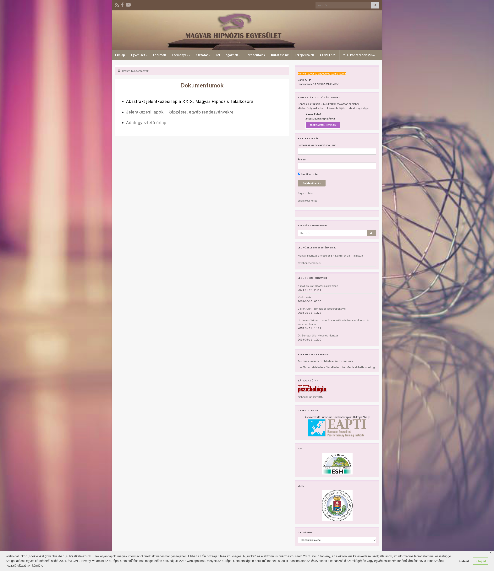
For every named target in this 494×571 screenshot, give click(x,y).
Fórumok (159, 55)
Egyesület (138, 55)
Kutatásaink (280, 55)
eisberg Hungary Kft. (310, 396)
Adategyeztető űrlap (146, 122)
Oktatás (202, 55)
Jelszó (302, 159)
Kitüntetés (304, 297)
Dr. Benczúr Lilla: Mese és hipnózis (318, 335)
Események (180, 55)
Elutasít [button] (464, 561)
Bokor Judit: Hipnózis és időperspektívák (322, 308)
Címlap (120, 55)
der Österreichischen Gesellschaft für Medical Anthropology (336, 367)
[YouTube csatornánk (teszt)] (128, 4)
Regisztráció (305, 193)
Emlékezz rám (309, 174)
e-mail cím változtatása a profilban (318, 285)
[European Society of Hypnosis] (337, 463)
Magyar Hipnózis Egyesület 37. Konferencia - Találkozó (330, 255)
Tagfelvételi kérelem (323, 125)
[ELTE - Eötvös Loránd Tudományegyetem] (337, 505)
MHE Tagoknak (227, 55)
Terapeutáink (255, 55)
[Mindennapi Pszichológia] (312, 388)
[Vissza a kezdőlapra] (247, 30)
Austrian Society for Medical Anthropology (325, 361)
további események (309, 262)
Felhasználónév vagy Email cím (317, 145)
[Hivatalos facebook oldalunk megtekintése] (122, 4)
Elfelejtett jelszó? (308, 200)
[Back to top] (485, 562)
